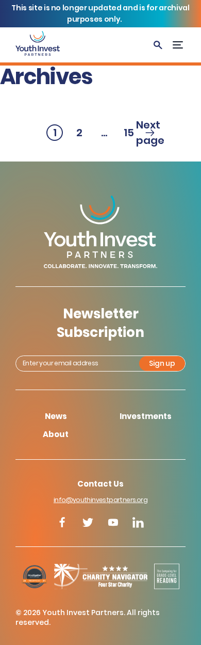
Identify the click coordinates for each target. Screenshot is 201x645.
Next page (150, 132)
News (56, 416)
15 (130, 133)
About (56, 434)
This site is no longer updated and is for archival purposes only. (100, 13)
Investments (146, 416)
